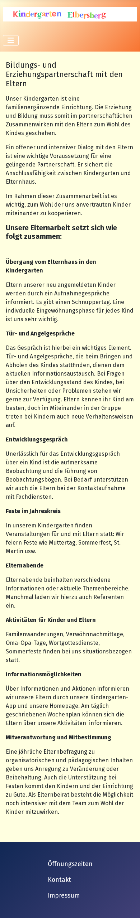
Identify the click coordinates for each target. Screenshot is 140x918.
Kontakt (59, 880)
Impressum (64, 895)
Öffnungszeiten (70, 864)
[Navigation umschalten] (11, 40)
